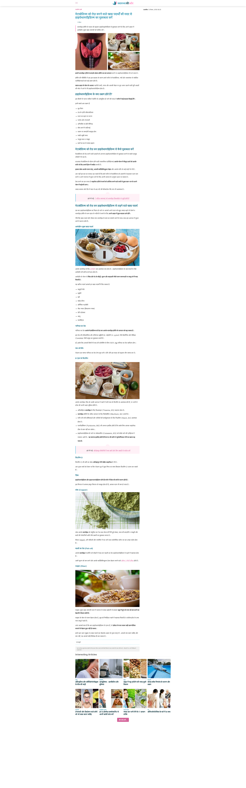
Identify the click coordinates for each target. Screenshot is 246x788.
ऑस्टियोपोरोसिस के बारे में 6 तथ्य (159, 712)
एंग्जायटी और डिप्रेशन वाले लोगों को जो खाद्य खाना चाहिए (86, 713)
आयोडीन (92, 269)
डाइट (124, 680)
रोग (148, 709)
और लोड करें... (123, 720)
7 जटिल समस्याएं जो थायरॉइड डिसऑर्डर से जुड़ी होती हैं (112, 198)
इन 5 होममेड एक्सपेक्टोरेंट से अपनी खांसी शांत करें (109, 713)
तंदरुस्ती (149, 680)
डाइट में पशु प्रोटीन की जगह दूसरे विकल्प (134, 683)
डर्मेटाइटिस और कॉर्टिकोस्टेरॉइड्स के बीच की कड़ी (86, 683)
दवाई (76, 680)
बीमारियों (101, 680)
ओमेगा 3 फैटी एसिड (127, 561)
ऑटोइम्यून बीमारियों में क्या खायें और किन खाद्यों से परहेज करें (112, 451)
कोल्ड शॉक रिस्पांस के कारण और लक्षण (159, 683)
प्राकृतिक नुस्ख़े (78, 9)
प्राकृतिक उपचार (102, 709)
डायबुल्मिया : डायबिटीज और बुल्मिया (109, 683)
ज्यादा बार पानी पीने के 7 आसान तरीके (134, 713)
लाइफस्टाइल (126, 709)
